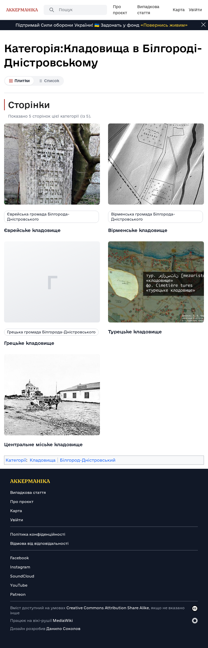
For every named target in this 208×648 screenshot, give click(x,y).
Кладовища (43, 460)
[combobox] (75, 10)
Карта (16, 511)
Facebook (19, 558)
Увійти (16, 520)
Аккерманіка (22, 9)
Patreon (18, 594)
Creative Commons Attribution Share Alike (107, 608)
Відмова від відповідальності (39, 543)
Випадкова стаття (28, 492)
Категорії (16, 460)
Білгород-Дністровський (87, 460)
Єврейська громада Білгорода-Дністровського (38, 216)
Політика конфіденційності (37, 534)
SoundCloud (22, 576)
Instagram (20, 567)
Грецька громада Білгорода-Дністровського (51, 332)
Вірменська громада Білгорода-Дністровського (143, 216)
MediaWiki (63, 620)
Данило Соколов (63, 628)
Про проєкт (21, 501)
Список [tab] (51, 81)
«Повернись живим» (164, 25)
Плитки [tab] (22, 81)
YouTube (18, 585)
